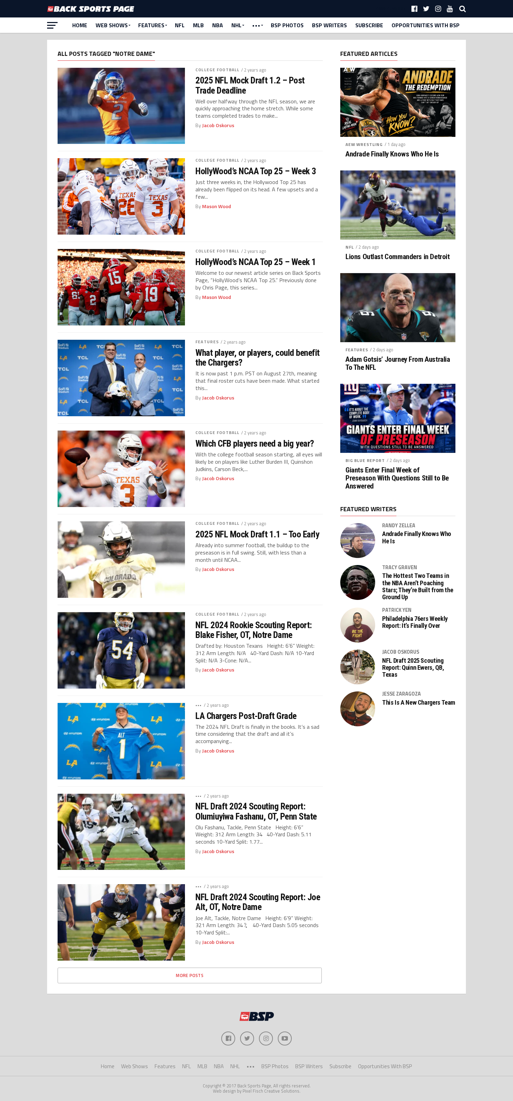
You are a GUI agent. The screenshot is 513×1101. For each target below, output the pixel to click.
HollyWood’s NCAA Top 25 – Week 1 (255, 262)
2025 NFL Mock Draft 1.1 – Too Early (257, 534)
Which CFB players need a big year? (254, 443)
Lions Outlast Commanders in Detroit (397, 257)
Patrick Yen (396, 610)
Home (79, 25)
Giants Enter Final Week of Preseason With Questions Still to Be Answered (397, 478)
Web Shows (112, 25)
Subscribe (369, 25)
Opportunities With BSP (426, 25)
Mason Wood (216, 206)
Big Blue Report (365, 460)
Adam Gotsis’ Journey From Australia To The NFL (397, 363)
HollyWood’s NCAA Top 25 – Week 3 (255, 171)
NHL (236, 25)
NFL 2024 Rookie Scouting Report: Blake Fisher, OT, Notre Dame (253, 630)
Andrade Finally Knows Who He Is (392, 154)
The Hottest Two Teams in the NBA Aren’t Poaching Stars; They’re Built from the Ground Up (417, 586)
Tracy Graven (399, 567)
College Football (217, 69)
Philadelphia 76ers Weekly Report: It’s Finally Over (415, 622)
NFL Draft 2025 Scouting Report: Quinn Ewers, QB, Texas (413, 667)
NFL (180, 25)
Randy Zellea (398, 525)
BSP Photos (287, 25)
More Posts (189, 975)
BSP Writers (329, 25)
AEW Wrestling (364, 144)
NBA (217, 25)
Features (151, 25)
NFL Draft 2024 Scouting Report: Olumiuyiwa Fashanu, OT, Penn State (256, 811)
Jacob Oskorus (218, 125)
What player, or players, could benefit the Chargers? (257, 357)
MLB (198, 25)
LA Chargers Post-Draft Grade (246, 716)
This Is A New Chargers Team (418, 702)
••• (256, 25)
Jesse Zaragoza (401, 693)
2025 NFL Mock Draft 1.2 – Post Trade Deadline (250, 85)
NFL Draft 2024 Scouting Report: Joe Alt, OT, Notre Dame (257, 902)
